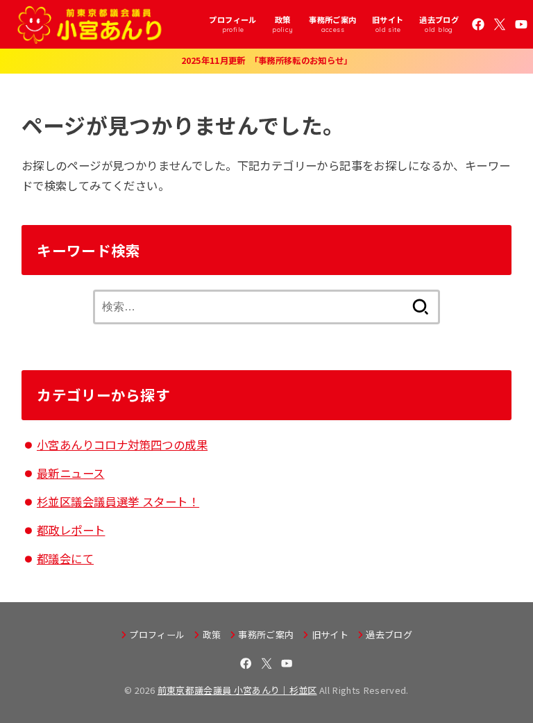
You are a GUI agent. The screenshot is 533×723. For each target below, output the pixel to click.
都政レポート (71, 530)
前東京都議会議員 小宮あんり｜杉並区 (237, 690)
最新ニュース (70, 473)
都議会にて (65, 558)
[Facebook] (478, 24)
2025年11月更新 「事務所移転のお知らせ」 (267, 60)
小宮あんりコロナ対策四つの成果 (122, 444)
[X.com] (499, 24)
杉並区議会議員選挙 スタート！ (118, 501)
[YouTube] (521, 24)
